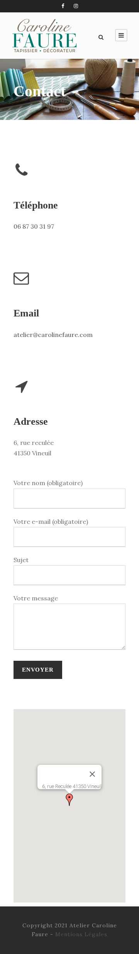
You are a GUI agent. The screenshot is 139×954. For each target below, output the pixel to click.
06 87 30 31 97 (34, 226)
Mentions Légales (81, 934)
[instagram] (76, 6)
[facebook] (62, 6)
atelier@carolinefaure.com (53, 335)
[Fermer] (92, 774)
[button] (69, 799)
